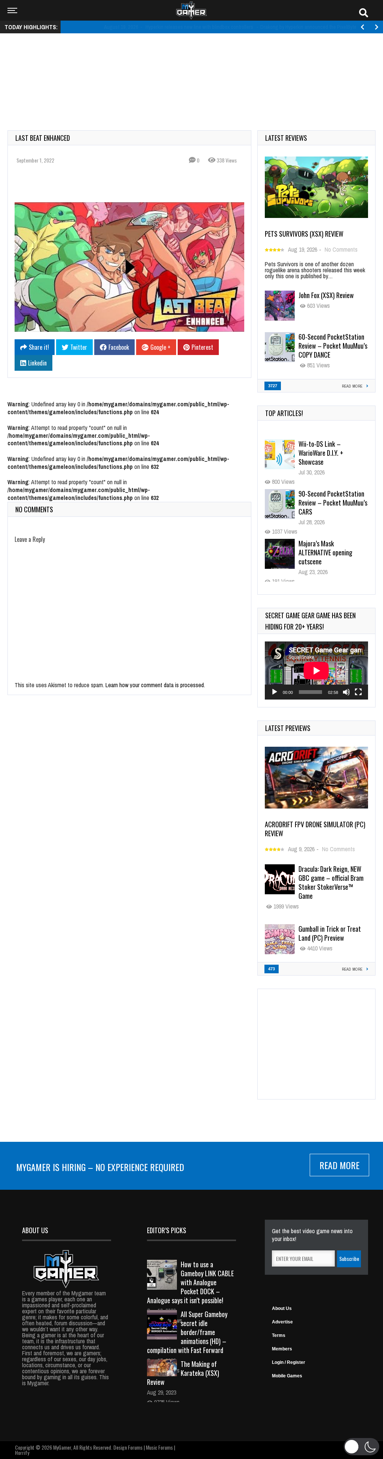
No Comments (341, 249)
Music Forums (159, 1447)
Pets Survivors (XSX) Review (304, 234)
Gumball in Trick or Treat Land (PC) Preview (329, 933)
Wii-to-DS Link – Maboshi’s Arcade (332, 548)
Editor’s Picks (166, 1230)
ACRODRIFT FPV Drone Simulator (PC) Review (315, 828)
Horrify (22, 1452)
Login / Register (288, 1362)
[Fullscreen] (358, 692)
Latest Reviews (286, 138)
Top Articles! (284, 413)
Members (282, 1349)
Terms (278, 1335)
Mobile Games (287, 1375)
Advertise (282, 1322)
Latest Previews (287, 728)
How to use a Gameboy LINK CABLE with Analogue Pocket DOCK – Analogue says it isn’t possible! (190, 1282)
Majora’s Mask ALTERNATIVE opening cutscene (325, 502)
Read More (339, 1165)
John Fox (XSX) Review (326, 295)
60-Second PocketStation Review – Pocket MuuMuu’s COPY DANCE (332, 346)
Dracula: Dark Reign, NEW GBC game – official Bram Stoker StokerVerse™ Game (331, 882)
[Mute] (346, 692)
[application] (316, 670)
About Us (282, 1308)
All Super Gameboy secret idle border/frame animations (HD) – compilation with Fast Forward (187, 1332)
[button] (361, 1446)
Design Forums (128, 1447)
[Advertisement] (191, 62)
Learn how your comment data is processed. (155, 685)
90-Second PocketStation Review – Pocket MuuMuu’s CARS (332, 453)
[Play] (274, 692)
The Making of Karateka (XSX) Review (183, 1373)
